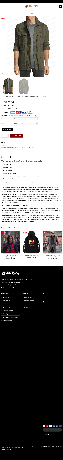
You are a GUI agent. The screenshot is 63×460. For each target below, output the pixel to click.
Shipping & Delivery (8, 314)
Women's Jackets (29, 300)
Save (3, 18)
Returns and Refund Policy (10, 317)
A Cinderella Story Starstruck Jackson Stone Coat (52, 256)
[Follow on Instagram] (30, 446)
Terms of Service (8, 310)
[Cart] (60, 6)
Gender (3, 118)
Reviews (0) (15, 157)
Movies (26, 307)
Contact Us (6, 300)
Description (6, 157)
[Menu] (2, 7)
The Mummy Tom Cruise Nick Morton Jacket (23, 147)
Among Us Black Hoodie (31, 255)
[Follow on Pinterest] (32, 446)
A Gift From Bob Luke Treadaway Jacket (10, 256)
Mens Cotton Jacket (14, 145)
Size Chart (7, 129)
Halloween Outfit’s (29, 304)
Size (2, 123)
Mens (31, 13)
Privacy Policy (7, 307)
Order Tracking (7, 320)
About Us (6, 297)
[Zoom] (3, 74)
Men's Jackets (28, 297)
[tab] (6, 157)
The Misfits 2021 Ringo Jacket (43, 191)
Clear (36, 116)
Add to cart (16, 136)
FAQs (4, 304)
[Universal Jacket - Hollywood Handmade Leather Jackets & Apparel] (31, 6)
